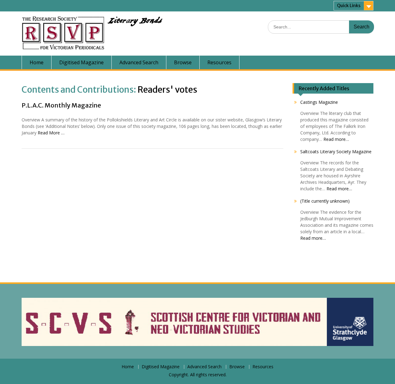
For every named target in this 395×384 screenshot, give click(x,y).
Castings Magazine (319, 102)
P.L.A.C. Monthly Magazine (61, 105)
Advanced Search (138, 62)
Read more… (336, 139)
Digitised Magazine (81, 62)
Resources (219, 62)
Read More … (51, 133)
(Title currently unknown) (325, 201)
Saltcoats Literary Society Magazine (336, 151)
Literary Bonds (135, 22)
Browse (183, 62)
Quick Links (348, 5)
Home (37, 62)
